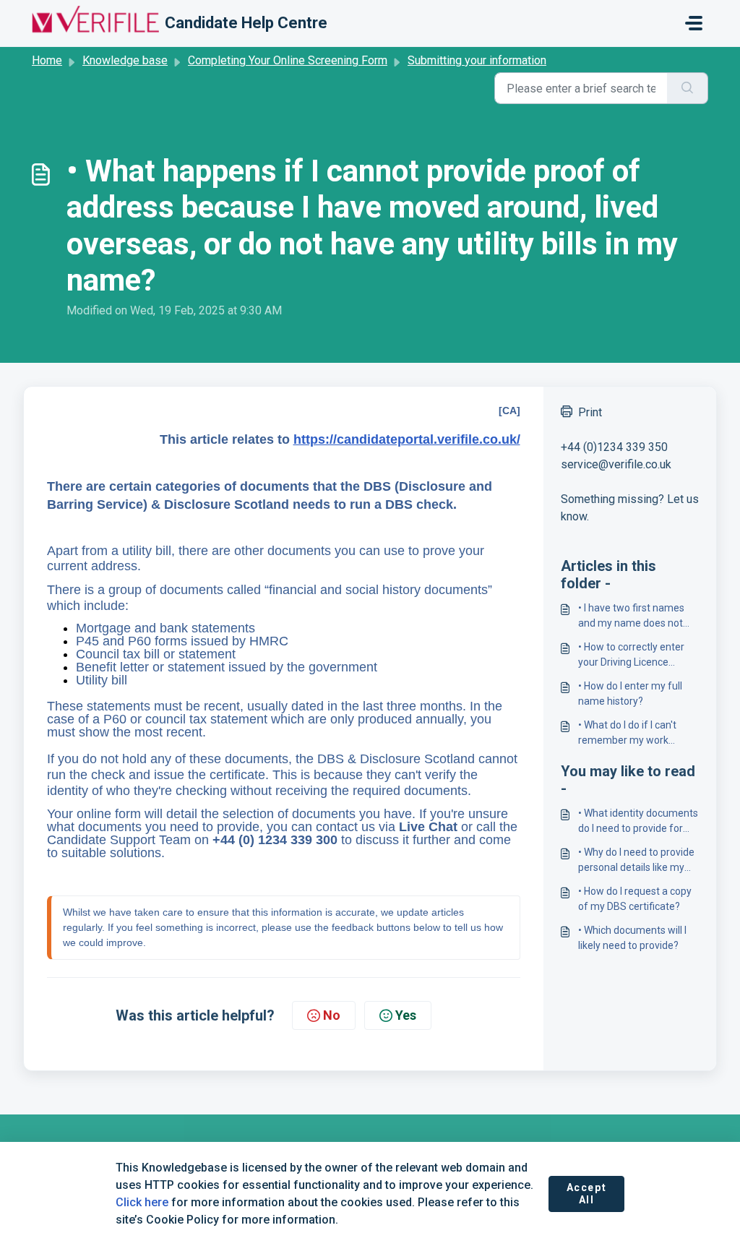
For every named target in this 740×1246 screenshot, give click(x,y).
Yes (405, 1015)
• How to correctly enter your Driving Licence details (631, 655)
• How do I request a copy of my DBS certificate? (635, 898)
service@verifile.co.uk (616, 464)
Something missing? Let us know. (630, 507)
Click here (142, 1202)
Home (47, 60)
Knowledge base (125, 60)
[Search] (687, 88)
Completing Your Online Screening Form (287, 60)
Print (590, 412)
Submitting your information (477, 60)
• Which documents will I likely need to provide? (632, 937)
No (331, 1015)
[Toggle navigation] (693, 23)
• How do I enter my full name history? (630, 693)
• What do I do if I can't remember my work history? (627, 733)
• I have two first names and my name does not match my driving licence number (634, 616)
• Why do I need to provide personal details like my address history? (636, 860)
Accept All (587, 1194)
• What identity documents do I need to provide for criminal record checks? (638, 821)
